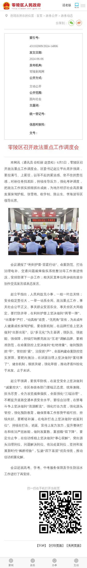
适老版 (66, 5)
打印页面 (56, 545)
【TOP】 (41, 545)
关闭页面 (74, 545)
